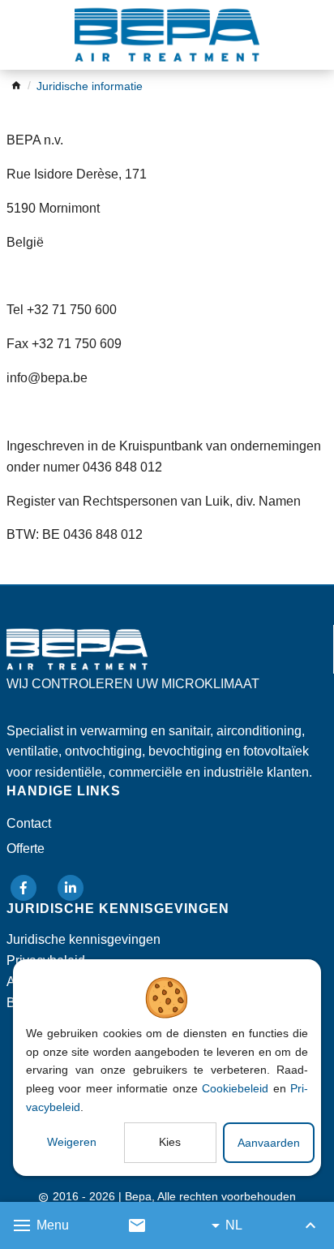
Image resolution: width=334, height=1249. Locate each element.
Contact (28, 823)
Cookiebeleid (235, 1088)
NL (233, 1225)
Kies (170, 1141)
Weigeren (71, 1141)
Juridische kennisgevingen (83, 939)
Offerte (25, 848)
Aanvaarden (269, 1142)
